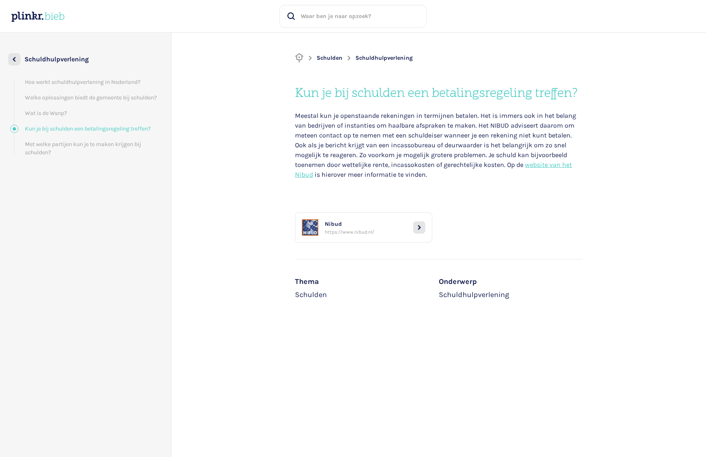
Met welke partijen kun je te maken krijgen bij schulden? (83, 148)
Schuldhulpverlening (384, 57)
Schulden (329, 57)
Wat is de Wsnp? (46, 113)
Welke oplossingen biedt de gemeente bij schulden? (91, 97)
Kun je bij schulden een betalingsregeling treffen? (88, 128)
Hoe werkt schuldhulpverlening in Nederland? (83, 82)
